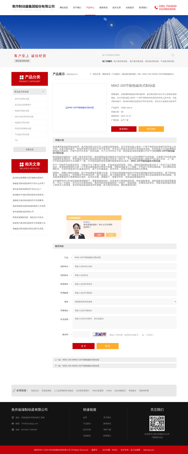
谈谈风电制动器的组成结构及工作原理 (29, 206)
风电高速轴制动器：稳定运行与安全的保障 (30, 217)
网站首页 (64, 7)
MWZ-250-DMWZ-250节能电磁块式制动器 (80, 366)
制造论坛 (35, 390)
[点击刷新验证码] (100, 334)
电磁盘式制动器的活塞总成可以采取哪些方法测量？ (30, 228)
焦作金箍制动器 (22, 99)
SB (16, 140)
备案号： (95, 450)
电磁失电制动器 (22, 110)
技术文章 (117, 7)
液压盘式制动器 (22, 61)
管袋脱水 (132, 390)
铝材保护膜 (144, 390)
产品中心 (90, 7)
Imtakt (109, 390)
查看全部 (30, 149)
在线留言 (130, 7)
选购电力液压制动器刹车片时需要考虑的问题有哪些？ (30, 200)
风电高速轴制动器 (23, 128)
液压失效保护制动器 (24, 116)
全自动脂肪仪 (120, 390)
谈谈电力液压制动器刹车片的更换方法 (29, 223)
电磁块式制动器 (22, 122)
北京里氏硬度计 (83, 390)
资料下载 (107, 429)
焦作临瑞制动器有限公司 (23, 212)
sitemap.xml (148, 450)
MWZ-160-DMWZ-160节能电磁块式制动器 (80, 360)
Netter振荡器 (97, 390)
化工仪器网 (135, 450)
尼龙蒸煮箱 (46, 390)
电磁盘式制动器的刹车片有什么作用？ (29, 183)
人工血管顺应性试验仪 (63, 390)
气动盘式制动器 (22, 134)
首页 (85, 417)
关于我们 (77, 7)
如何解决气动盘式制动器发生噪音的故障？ (30, 195)
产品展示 (116, 74)
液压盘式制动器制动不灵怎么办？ (27, 189)
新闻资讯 (103, 7)
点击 (43, 92)
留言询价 (151, 129)
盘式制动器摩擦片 (23, 105)
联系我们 (143, 7)
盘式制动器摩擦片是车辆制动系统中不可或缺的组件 (30, 178)
